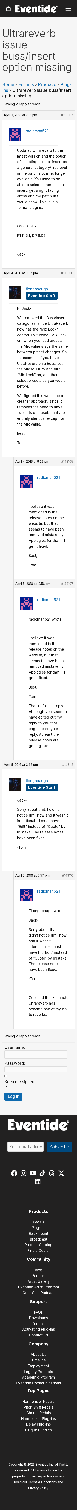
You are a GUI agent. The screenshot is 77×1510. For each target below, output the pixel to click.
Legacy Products (38, 1372)
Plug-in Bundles (38, 1430)
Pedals (38, 1222)
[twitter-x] (62, 1173)
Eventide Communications (38, 1383)
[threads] (53, 1173)
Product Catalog (38, 1245)
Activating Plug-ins (38, 1329)
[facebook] (15, 1173)
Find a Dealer (38, 1250)
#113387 (67, 115)
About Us (38, 1354)
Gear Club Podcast (38, 1293)
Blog (38, 1270)
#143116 (67, 875)
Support (38, 1301)
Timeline (38, 1360)
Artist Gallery (38, 1281)
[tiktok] (43, 1173)
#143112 (67, 765)
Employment (38, 1366)
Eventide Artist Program (38, 1287)
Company (38, 1343)
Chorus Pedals (38, 1413)
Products (47, 84)
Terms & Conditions (42, 1482)
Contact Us (38, 1335)
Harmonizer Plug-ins (38, 1419)
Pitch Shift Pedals (38, 1407)
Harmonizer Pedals (38, 1401)
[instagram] (24, 1173)
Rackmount (38, 1233)
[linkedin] (38, 1181)
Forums (26, 84)
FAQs (38, 1312)
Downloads (38, 1318)
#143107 (67, 584)
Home (8, 84)
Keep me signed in (19, 1084)
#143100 (67, 273)
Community (38, 1259)
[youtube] (34, 1173)
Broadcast (38, 1239)
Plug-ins (39, 1228)
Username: (14, 1047)
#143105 (67, 461)
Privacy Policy (38, 1488)
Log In (13, 1096)
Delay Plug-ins (38, 1424)
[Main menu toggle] (68, 8)
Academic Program (38, 1377)
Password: (14, 1063)
